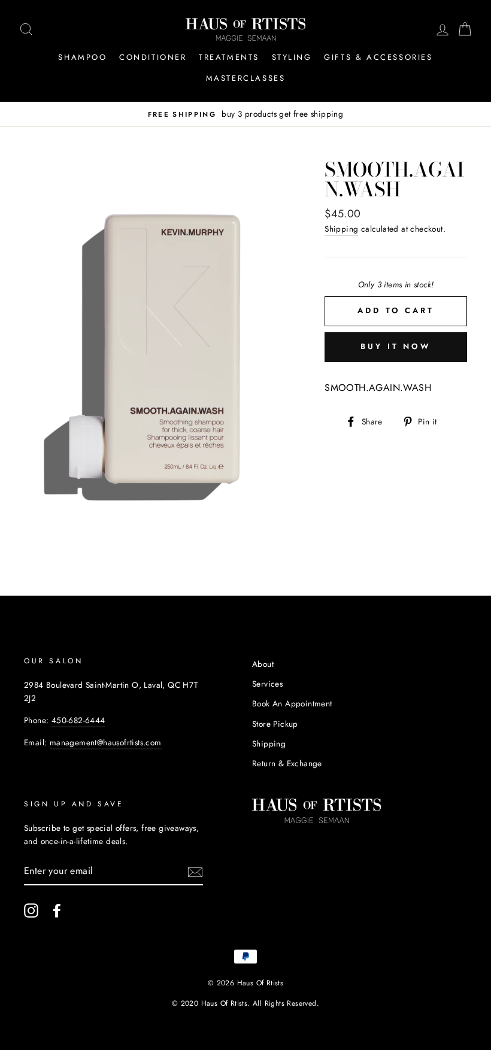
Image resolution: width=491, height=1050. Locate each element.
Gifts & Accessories (378, 57)
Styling (292, 57)
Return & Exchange (287, 763)
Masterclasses (246, 78)
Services (267, 684)
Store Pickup (275, 724)
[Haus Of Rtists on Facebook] (57, 910)
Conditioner (153, 57)
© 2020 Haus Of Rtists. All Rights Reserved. (245, 1003)
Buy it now (395, 346)
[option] (245, 114)
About (263, 664)
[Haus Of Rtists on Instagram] (31, 910)
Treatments (229, 57)
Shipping (341, 229)
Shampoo (82, 57)
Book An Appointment (292, 703)
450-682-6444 (78, 720)
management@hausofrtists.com (106, 742)
